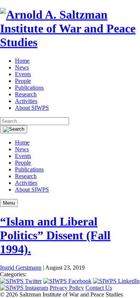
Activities (26, 101)
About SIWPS (32, 108)
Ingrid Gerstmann (20, 267)
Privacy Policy (67, 288)
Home (22, 61)
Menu (9, 203)
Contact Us (98, 288)
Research (26, 94)
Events (23, 74)
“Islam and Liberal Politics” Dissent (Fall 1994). (55, 235)
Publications (29, 87)
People (23, 81)
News (22, 67)
